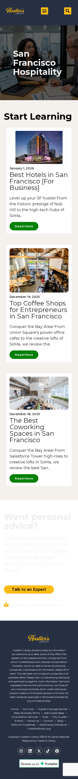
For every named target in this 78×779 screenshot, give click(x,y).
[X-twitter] (39, 751)
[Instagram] (21, 751)
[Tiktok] (48, 751)
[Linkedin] (30, 751)
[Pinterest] (57, 751)
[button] (44, 10)
